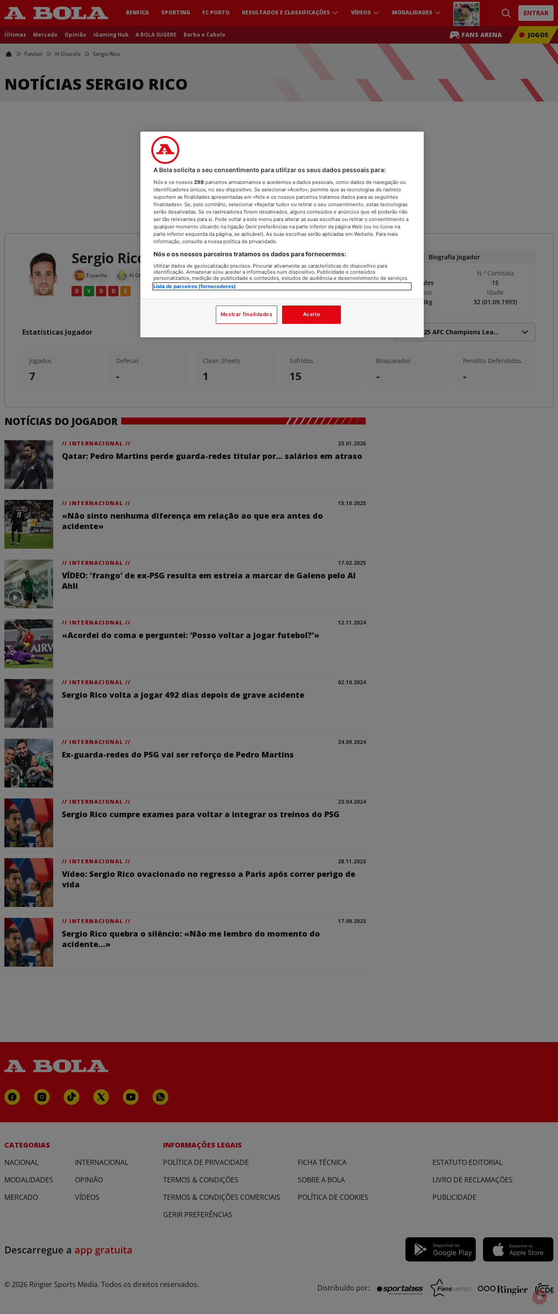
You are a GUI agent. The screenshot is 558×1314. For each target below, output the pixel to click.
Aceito (311, 314)
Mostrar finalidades (246, 314)
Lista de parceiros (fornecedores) (194, 286)
